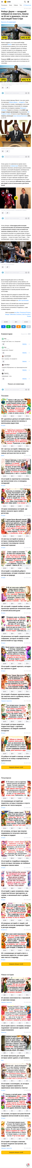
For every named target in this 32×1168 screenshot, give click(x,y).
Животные (3, 1032)
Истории (3, 425)
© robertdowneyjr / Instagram (20, 210)
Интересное (4, 929)
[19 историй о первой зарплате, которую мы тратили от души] (16, 654)
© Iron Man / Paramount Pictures (7, 83)
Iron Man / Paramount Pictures (23, 312)
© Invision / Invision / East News (7, 148)
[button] (6, 321)
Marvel (9, 44)
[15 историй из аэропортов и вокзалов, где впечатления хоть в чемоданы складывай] (16, 467)
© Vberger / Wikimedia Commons (21, 83)
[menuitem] (4, 5)
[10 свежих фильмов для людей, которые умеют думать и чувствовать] (16, 1043)
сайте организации (23, 300)
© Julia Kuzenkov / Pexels (6, 85)
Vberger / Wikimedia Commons (13, 314)
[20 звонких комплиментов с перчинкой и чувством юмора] (16, 986)
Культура (3, 8)
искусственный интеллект (20, 116)
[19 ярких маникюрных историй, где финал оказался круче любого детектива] (16, 497)
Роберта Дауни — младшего (17, 102)
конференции (14, 166)
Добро (2, 455)
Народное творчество (6, 700)
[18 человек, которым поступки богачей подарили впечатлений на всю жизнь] (16, 1101)
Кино (2, 1060)
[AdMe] (7, 2)
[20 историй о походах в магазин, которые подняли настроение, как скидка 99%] (16, 1129)
